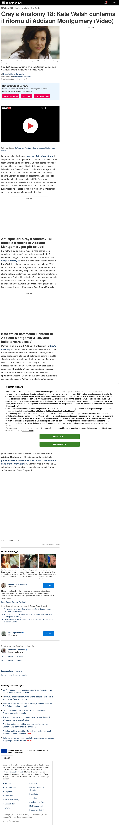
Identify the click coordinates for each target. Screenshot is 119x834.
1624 (79, 394)
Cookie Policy (27, 430)
